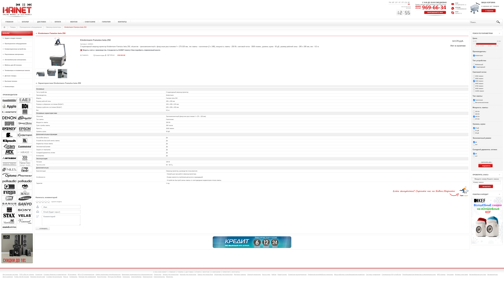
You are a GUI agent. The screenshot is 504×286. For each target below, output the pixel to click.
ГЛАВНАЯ (172, 272)
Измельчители (147, 276)
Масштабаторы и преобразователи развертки (349, 274)
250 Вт (477, 111)
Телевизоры (73, 276)
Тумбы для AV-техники (21, 276)
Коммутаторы (282, 274)
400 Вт (477, 116)
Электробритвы (136, 276)
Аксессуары (266, 274)
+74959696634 (460, 9)
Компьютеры (9, 86)
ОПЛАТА (198, 272)
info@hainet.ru (460, 5)
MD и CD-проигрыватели (86, 274)
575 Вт (477, 119)
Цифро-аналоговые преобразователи (108, 274)
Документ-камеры (240, 274)
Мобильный (479, 64)
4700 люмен (479, 86)
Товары (13, 27)
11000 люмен (479, 91)
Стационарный (480, 67)
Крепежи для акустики (37, 276)
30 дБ (477, 128)
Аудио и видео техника (13, 38)
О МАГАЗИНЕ (215, 272)
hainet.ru (458, 13)
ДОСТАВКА (189, 272)
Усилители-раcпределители (297, 274)
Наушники (450, 274)
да (476, 142)
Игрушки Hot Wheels (114, 276)
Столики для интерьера (54, 276)
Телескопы (126, 276)
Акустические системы (10, 274)
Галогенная (479, 100)
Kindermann (479, 55)
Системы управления (373, 274)
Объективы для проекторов (223, 274)
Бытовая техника (11, 81)
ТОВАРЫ (180, 272)
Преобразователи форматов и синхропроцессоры (419, 274)
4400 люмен (479, 83)
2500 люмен (479, 76)
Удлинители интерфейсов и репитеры (320, 274)
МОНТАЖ (206, 272)
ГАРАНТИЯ (226, 272)
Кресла (65, 276)
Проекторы (157, 274)
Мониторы (169, 276)
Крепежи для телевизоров (87, 276)
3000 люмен (479, 78)
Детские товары (10, 76)
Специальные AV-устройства (391, 274)
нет (476, 144)
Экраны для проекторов (170, 274)
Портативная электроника (14, 54)
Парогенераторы (159, 276)
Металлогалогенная (481, 102)
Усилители (38, 274)
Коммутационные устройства (15, 49)
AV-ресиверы (72, 274)
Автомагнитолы (492, 274)
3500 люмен (479, 81)
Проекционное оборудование (31, 27)
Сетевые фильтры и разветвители (55, 274)
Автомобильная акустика (477, 274)
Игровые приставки (461, 274)
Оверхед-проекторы (53, 27)
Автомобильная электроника (15, 59)
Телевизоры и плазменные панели (17, 70)
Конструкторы (101, 276)
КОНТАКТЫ (236, 272)
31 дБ (477, 130)
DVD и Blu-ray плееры (26, 274)
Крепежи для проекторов (188, 274)
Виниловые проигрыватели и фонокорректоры (137, 274)
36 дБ (477, 133)
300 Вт (477, 114)
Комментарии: (100, 55)
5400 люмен (479, 88)
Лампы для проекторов (205, 274)
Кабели (274, 274)
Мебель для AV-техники (13, 65)
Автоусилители (8, 276)
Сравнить (85, 55)
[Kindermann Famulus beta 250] (58, 66)
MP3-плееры (441, 274)
